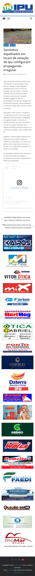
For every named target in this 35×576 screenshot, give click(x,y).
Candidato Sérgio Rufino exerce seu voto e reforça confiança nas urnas (17, 218)
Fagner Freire (23, 74)
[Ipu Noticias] (4, 18)
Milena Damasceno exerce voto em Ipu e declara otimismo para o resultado (16, 226)
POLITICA (12, 45)
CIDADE (6, 45)
